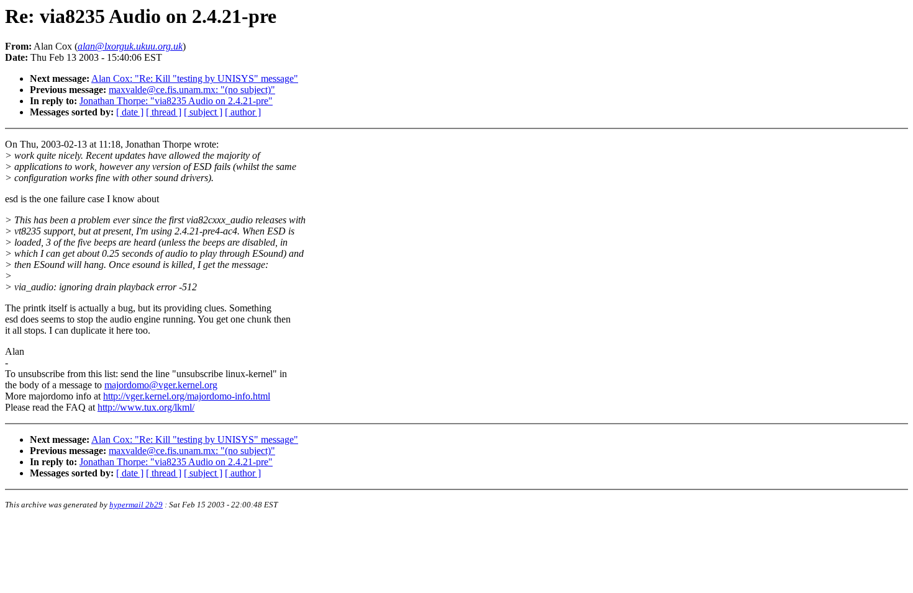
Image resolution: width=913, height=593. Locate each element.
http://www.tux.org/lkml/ (146, 407)
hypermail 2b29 (136, 504)
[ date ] (129, 112)
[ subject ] (203, 112)
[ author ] (243, 112)
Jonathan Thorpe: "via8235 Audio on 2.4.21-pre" (176, 101)
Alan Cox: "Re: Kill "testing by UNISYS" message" (194, 78)
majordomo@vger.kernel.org (160, 385)
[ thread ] (163, 112)
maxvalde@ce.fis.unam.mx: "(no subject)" (192, 89)
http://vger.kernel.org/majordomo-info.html (186, 396)
